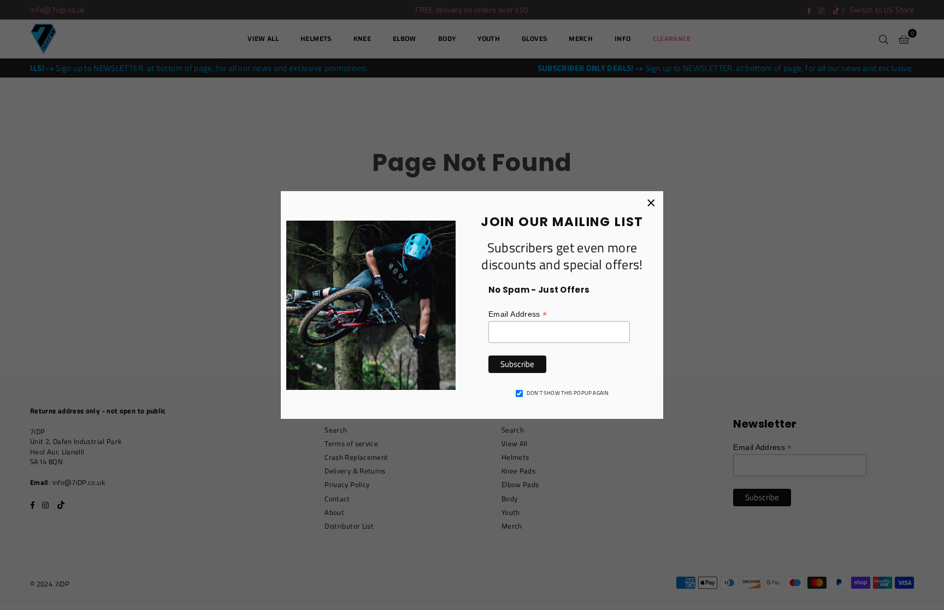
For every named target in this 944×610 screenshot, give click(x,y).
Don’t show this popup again (568, 393)
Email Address (517, 314)
